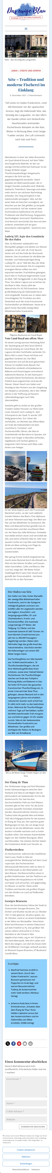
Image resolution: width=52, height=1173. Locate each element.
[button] (8, 1043)
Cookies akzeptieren (26, 1150)
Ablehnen (26, 1156)
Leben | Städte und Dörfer (26, 70)
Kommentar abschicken (33, 1126)
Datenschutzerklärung (20, 1169)
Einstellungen (26, 1163)
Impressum (36, 1169)
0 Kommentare (35, 95)
